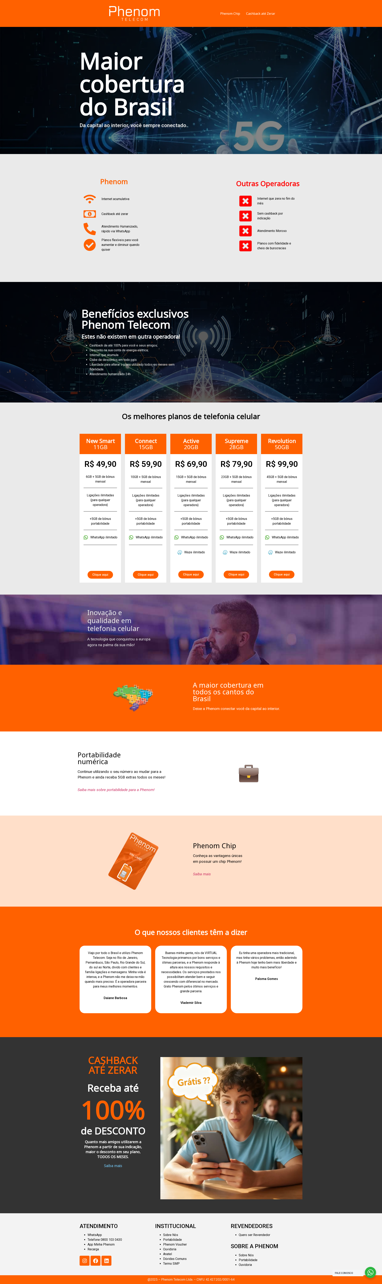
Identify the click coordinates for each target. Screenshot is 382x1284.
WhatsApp (95, 1235)
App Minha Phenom (101, 1244)
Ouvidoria (169, 1249)
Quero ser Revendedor (254, 1235)
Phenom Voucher (175, 1244)
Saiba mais (202, 874)
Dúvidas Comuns (175, 1259)
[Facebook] (95, 1261)
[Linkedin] (106, 1261)
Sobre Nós (170, 1235)
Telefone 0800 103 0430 (105, 1240)
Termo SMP (171, 1263)
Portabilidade (172, 1240)
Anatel (167, 1254)
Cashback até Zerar (260, 13)
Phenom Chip (230, 13)
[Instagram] (85, 1261)
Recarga (93, 1249)
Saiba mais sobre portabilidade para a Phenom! (116, 789)
